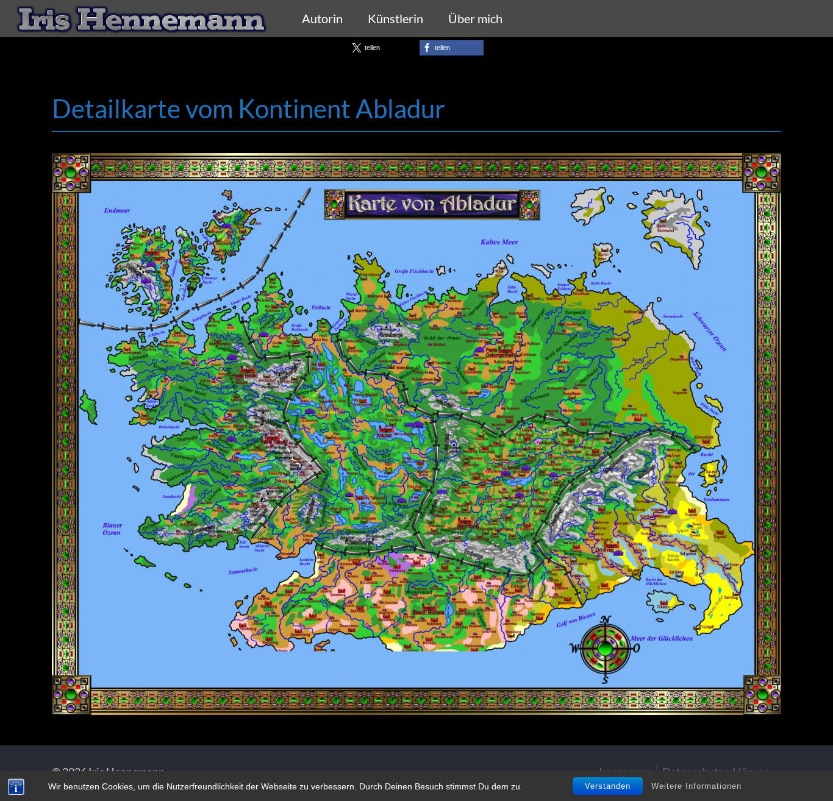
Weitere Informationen (696, 786)
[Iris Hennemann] (141, 18)
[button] (381, 47)
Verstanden (608, 786)
